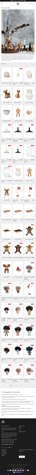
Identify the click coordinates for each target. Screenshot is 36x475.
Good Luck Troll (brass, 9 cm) (26, 319)
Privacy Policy (4, 453)
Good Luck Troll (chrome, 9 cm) (26, 340)
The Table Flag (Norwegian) (26, 201)
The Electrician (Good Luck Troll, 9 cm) (4, 319)
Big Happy (5, 102)
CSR (19, 430)
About (20, 428)
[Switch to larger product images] (1, 64)
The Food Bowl (5, 120)
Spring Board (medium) (15, 220)
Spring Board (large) (5, 219)
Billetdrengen (4, 257)
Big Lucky (16, 102)
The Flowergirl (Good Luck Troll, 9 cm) (15, 319)
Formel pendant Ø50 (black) (26, 140)
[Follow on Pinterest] (6, 447)
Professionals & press (22, 431)
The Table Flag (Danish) (15, 201)
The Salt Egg (28, 120)
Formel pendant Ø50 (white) (4, 140)
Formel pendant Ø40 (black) (15, 161)
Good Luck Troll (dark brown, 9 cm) (4, 359)
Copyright (3, 455)
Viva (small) (5, 239)
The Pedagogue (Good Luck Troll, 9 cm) (4, 299)
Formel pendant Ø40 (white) (4, 161)
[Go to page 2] (25, 385)
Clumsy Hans (17, 120)
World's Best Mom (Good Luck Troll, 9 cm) (15, 380)
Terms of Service (4, 452)
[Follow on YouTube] (9, 447)
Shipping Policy (4, 449)
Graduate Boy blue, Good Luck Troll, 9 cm (26, 380)
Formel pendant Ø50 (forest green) (15, 140)
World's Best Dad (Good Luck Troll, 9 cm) (4, 380)
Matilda (5, 200)
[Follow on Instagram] (4, 447)
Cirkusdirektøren (15, 258)
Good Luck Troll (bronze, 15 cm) (4, 340)
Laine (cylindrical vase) (26, 161)
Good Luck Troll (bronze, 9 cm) (15, 340)
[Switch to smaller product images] (3, 64)
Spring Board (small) (28, 219)
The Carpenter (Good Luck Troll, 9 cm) (26, 278)
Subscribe (21, 456)
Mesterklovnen (26, 257)
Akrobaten (27, 239)
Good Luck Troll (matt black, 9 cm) (26, 359)
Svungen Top (28, 102)
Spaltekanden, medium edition (26, 84)
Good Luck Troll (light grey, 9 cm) (15, 359)
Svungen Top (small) (16, 180)
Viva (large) (17, 239)
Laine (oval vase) (3, 181)
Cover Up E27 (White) (15, 84)
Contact (20, 427)
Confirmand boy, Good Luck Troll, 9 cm (17, 298)
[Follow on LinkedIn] (11, 447)
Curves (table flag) (26, 298)
